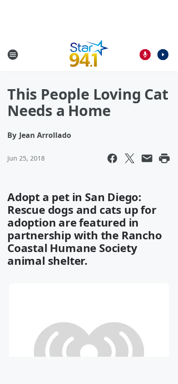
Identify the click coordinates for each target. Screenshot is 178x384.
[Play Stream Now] (162, 54)
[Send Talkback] (145, 54)
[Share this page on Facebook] (112, 158)
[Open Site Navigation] (12, 54)
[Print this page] (164, 158)
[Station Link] (89, 54)
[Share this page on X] (129, 158)
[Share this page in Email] (147, 158)
